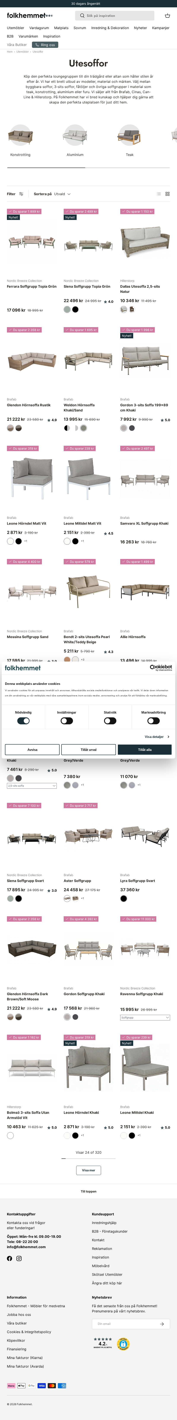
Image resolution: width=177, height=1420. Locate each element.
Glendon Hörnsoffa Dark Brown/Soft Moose (27, 996)
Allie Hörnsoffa (132, 637)
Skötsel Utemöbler (107, 1274)
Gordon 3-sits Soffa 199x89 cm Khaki (144, 407)
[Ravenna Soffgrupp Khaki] (145, 949)
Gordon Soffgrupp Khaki (84, 994)
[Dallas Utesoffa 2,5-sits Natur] (145, 242)
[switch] (67, 720)
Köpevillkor (16, 1340)
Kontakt (98, 1240)
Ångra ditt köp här (107, 1283)
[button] (59, 16)
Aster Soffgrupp (77, 881)
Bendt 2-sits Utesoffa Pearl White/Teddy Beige (87, 639)
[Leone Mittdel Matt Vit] (89, 479)
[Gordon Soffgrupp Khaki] (89, 949)
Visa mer (88, 1170)
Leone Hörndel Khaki (81, 1112)
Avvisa (32, 750)
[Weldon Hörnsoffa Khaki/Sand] (89, 360)
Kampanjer (160, 28)
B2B (10, 36)
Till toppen (88, 1191)
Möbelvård (100, 1266)
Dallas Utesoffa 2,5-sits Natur (140, 289)
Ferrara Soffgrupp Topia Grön (32, 286)
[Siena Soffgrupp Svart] (32, 836)
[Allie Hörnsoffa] (145, 592)
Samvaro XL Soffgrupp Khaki (144, 523)
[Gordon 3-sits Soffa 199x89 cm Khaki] (145, 360)
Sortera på (43, 194)
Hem (10, 51)
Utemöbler (22, 51)
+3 (82, 659)
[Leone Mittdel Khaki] (145, 1068)
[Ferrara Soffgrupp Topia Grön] (32, 242)
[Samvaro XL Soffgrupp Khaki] (145, 479)
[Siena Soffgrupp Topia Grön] (89, 242)
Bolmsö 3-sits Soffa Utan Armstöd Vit (28, 1115)
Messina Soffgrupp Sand (27, 637)
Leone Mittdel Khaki (137, 1112)
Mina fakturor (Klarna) (25, 1358)
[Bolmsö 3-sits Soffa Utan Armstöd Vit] (32, 1068)
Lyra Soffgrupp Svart (137, 881)
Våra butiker (17, 1323)
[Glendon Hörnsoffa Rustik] (32, 360)
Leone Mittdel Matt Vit (82, 523)
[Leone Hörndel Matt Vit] (32, 479)
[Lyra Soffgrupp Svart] (145, 836)
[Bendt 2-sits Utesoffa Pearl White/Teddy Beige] (89, 592)
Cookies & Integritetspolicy (29, 1332)
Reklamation (102, 1248)
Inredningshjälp (104, 1223)
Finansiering (16, 1349)
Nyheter (140, 28)
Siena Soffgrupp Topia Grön (87, 286)
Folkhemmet (24, 1404)
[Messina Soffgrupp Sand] (32, 592)
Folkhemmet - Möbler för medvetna (36, 1306)
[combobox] (114, 15)
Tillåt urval (88, 750)
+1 (25, 541)
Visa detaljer (154, 736)
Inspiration (51, 36)
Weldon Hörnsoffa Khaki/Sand (79, 407)
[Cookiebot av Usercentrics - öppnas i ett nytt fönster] (153, 668)
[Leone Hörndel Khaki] (89, 1068)
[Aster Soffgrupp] (89, 836)
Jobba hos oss (19, 1314)
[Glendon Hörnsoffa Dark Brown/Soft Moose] (32, 949)
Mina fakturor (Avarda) (25, 1366)
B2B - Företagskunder (110, 1231)
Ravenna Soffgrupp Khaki (141, 994)
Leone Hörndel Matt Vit (26, 523)
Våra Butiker (17, 44)
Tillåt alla (145, 750)
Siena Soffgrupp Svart (25, 881)
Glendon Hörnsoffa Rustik (29, 405)
